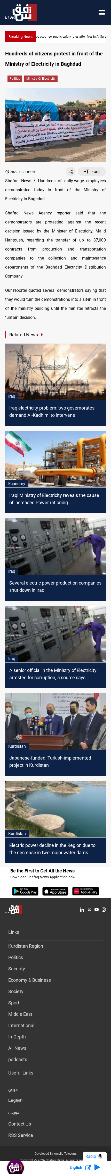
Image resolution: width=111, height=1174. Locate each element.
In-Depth (17, 1036)
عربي (13, 1090)
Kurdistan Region (25, 946)
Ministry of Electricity (41, 78)
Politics (15, 78)
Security (16, 968)
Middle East (20, 1014)
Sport (13, 1002)
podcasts (17, 1059)
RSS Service (20, 1135)
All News (17, 1048)
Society (15, 991)
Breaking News (21, 37)
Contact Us (19, 1124)
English (15, 1101)
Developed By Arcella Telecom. (56, 1153)
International (21, 1025)
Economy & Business (29, 980)
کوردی (14, 1112)
